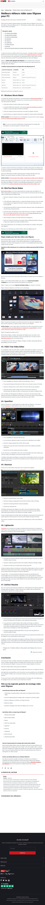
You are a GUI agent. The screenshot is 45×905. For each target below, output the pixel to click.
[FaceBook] (1, 880)
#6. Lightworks (8, 42)
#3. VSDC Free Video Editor (11, 37)
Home (2, 10)
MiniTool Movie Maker (6, 191)
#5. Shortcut (8, 40)
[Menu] (43, 1)
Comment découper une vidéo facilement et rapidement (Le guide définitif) (19, 328)
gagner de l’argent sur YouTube (34, 54)
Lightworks (3, 528)
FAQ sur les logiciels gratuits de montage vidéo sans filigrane (19, 48)
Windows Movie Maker (36, 98)
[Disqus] (22, 812)
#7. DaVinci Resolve (9, 44)
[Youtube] (9, 880)
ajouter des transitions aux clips (33, 107)
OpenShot (7, 406)
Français (39, 19)
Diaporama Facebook (6, 338)
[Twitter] (3, 880)
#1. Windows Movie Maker (11, 33)
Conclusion (7, 46)
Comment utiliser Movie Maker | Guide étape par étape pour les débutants (26, 178)
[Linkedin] (6, 880)
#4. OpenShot (8, 39)
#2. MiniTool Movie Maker (11, 35)
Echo (4, 19)
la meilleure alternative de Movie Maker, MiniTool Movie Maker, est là (24, 184)
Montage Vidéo (8, 10)
